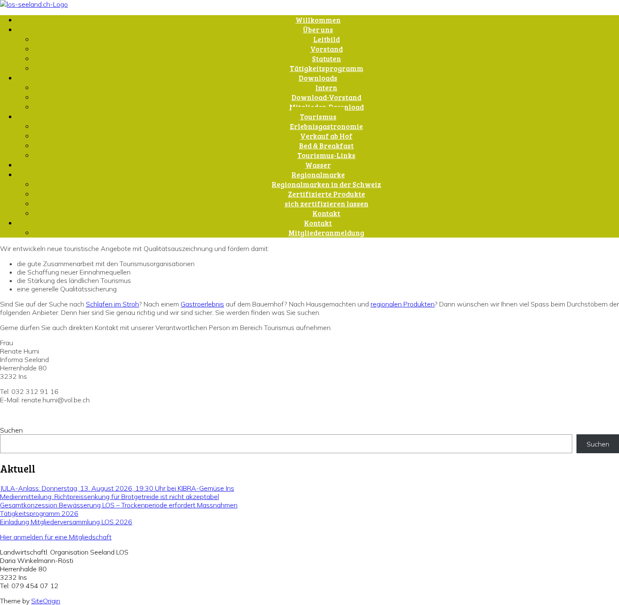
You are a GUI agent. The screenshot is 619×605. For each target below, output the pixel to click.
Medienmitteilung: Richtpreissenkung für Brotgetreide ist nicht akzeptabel (109, 496)
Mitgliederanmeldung (326, 233)
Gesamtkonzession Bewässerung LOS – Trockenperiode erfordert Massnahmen (118, 505)
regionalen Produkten (403, 304)
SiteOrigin (45, 601)
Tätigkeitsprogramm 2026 (39, 513)
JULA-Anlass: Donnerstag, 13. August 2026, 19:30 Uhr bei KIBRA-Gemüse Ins (117, 488)
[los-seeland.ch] (34, 4)
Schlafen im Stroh (112, 304)
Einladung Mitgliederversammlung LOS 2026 (66, 522)
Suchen (11, 430)
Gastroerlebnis (202, 304)
